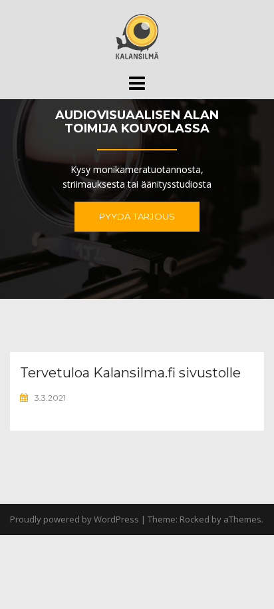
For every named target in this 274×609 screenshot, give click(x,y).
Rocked (194, 519)
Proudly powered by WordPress (74, 519)
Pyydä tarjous (137, 216)
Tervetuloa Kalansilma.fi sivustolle (130, 373)
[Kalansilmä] (137, 35)
